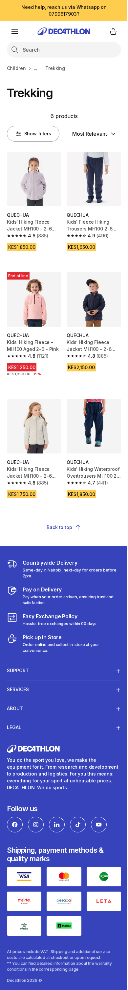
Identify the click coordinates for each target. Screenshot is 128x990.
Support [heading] (18, 685)
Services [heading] (18, 704)
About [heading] (15, 723)
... (36, 68)
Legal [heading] (14, 742)
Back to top (59, 527)
